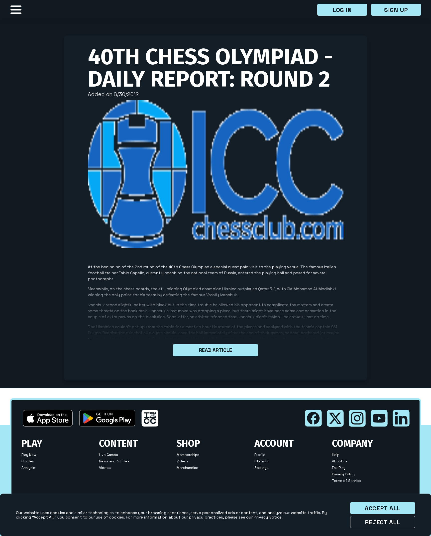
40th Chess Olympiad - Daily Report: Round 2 (210, 68)
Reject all (383, 522)
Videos (105, 467)
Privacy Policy (343, 474)
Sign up (396, 10)
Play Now (28, 454)
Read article (215, 350)
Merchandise (187, 467)
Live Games (108, 454)
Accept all (383, 508)
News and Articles (114, 461)
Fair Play (338, 467)
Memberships (188, 454)
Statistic (261, 461)
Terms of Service (346, 480)
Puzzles (27, 461)
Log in (342, 10)
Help (335, 454)
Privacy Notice (268, 517)
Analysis (28, 467)
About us (339, 461)
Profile (259, 454)
